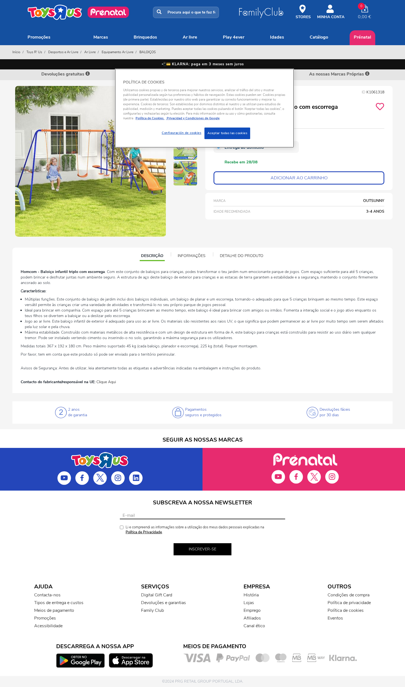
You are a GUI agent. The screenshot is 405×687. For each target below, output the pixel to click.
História (251, 595)
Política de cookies (346, 610)
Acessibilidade (48, 626)
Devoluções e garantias (163, 603)
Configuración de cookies (181, 133)
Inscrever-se (202, 549)
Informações (192, 255)
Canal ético (254, 626)
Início (16, 52)
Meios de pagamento (54, 610)
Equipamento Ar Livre (117, 52)
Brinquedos (145, 37)
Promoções (39, 37)
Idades (277, 37)
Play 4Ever (233, 37)
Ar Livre (190, 37)
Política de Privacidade (144, 532)
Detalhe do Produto (241, 255)
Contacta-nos (47, 595)
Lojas (249, 603)
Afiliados (252, 618)
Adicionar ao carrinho (299, 178)
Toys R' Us (34, 52)
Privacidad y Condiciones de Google (193, 118)
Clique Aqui (106, 382)
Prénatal (362, 37)
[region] (204, 108)
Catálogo (319, 37)
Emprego (252, 610)
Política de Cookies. (150, 118)
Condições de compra (348, 595)
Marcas (100, 37)
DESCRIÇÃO (153, 256)
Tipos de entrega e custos (58, 603)
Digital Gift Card (156, 595)
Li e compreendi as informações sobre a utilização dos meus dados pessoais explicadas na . (195, 530)
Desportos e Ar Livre (63, 52)
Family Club (152, 610)
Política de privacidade (349, 603)
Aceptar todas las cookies (227, 133)
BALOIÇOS (147, 52)
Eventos (335, 618)
